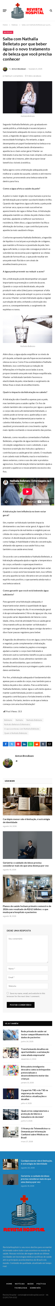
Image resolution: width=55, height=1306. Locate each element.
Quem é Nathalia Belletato (15, 733)
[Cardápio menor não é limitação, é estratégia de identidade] (27, 801)
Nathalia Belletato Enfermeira (17, 724)
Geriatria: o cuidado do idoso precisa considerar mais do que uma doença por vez (36, 1179)
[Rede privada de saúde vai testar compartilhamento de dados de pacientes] (10, 1035)
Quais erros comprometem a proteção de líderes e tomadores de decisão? (35, 1114)
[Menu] (4, 10)
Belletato (8, 720)
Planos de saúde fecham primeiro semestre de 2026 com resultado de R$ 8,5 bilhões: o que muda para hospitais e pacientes (27, 909)
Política (41, 1284)
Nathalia (19, 720)
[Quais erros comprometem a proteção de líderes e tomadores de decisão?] (10, 1114)
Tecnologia (20, 1288)
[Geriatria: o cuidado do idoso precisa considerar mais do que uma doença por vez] (27, 845)
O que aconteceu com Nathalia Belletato (21, 729)
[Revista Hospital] (29, 10)
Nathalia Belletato (34, 720)
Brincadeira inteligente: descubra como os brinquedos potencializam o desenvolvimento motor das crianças (35, 1072)
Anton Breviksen (19, 69)
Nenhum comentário (14, 76)
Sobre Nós (35, 1288)
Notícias (8, 32)
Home (9, 1284)
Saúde (30, 1284)
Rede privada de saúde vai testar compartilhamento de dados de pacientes (35, 1034)
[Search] (50, 10)
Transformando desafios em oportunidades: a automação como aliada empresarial (35, 1052)
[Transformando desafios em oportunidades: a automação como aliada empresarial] (10, 1052)
